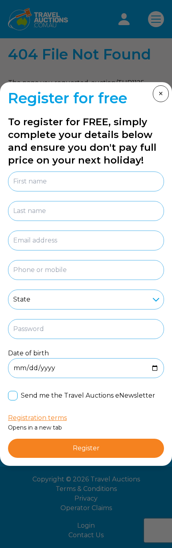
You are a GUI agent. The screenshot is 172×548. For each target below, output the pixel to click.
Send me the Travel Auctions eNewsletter (88, 395)
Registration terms (37, 418)
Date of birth (28, 353)
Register (86, 448)
